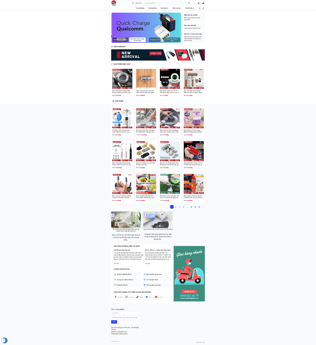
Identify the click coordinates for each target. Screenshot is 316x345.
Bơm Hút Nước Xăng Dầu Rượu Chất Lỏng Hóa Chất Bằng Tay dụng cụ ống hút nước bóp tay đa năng (121, 91)
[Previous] (200, 8)
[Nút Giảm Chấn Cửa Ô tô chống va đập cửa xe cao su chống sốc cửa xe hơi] (170, 79)
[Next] (203, 8)
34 (199, 207)
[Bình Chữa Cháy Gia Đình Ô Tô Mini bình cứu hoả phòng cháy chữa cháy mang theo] (194, 184)
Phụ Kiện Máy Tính (140, 8)
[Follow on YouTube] (158, 297)
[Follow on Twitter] (149, 297)
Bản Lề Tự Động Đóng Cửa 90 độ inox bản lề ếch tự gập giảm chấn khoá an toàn (169, 164)
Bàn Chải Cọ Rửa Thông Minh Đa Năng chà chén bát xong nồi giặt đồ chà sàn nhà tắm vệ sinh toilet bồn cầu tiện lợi (194, 131)
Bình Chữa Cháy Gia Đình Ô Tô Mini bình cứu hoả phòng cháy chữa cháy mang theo (193, 196)
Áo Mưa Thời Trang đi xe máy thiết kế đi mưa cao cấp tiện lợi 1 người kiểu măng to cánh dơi (122, 131)
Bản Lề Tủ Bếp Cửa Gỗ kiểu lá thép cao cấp (145, 164)
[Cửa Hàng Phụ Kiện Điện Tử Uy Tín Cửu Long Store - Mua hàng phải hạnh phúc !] (116, 3)
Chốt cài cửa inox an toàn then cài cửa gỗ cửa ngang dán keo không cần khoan (145, 91)
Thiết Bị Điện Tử (190, 8)
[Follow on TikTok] (140, 297)
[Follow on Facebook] (119, 297)
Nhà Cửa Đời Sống (177, 8)
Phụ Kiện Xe (164, 8)
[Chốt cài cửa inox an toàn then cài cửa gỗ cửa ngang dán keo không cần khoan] (146, 79)
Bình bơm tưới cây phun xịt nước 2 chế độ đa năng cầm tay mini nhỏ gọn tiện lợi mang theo (169, 196)
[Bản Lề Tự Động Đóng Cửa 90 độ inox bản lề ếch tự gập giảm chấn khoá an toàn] (170, 151)
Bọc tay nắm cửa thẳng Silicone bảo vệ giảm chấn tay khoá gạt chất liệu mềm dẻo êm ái (193, 91)
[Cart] (203, 3)
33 (195, 207)
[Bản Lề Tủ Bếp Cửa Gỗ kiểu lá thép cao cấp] (146, 151)
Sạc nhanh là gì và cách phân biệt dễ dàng (158, 229)
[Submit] (189, 3)
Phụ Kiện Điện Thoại (152, 8)
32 (191, 207)
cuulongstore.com (122, 331)
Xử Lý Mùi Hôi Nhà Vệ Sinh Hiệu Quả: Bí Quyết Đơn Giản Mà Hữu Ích (126, 230)
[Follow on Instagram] (130, 297)
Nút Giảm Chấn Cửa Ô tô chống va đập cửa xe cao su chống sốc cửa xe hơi (169, 91)
